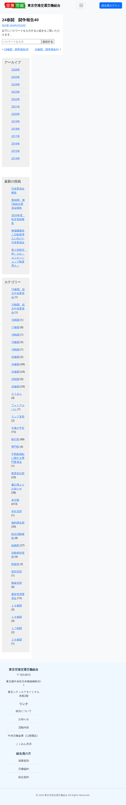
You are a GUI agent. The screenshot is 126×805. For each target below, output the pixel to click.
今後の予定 (17, 428)
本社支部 (16, 511)
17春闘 (15, 327)
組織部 (15, 545)
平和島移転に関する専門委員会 (17, 458)
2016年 (15, 143)
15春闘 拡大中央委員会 (18, 293)
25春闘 (15, 371)
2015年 (15, 151)
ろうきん (16, 394)
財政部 (15, 564)
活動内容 (23, 727)
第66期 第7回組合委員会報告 (18, 204)
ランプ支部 (17, 416)
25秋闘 (15, 379)
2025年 (15, 77)
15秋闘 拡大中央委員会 (18, 308)
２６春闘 (16, 639)
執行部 (15, 439)
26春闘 (15, 386)
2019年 (15, 121)
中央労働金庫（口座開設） (23, 735)
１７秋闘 (16, 628)
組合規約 (23, 777)
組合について (24, 711)
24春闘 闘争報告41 (47, 49)
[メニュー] (81, 5)
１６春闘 (16, 617)
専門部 (15, 446)
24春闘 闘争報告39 (16, 49)
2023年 (15, 92)
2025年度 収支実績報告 (18, 219)
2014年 (15, 158)
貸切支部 (16, 571)
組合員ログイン (111, 5)
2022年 (15, 99)
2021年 (15, 106)
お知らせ (23, 719)
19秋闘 (15, 349)
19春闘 (15, 342)
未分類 (5, 25)
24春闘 (15, 364)
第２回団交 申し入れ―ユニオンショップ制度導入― (19, 257)
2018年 (15, 129)
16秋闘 (15, 320)
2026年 (15, 69)
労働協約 (23, 769)
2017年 (15, 136)
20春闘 (15, 357)
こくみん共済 (24, 744)
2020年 (15, 114)
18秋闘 (15, 334)
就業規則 (23, 760)
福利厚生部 (17, 522)
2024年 (15, 84)
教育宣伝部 (17, 473)
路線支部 (16, 583)
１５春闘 (16, 605)
